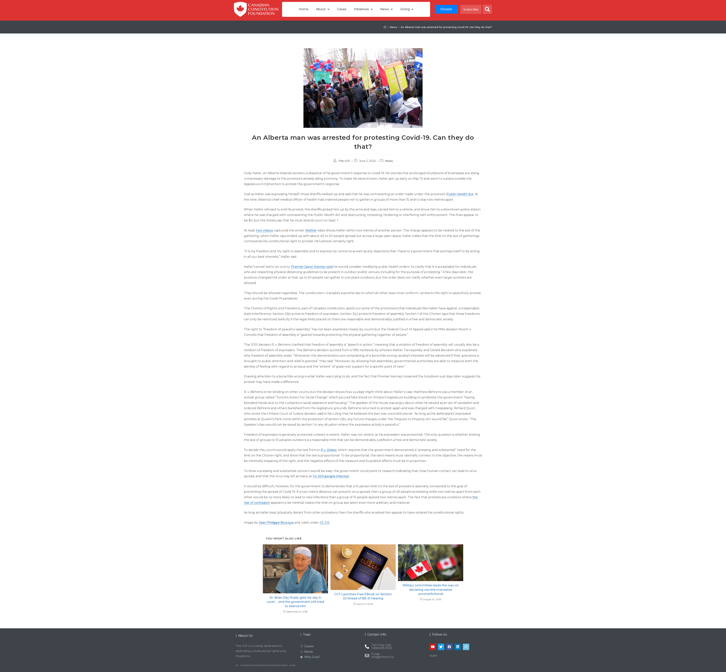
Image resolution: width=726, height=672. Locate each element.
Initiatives (361, 9)
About (321, 9)
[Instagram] (466, 647)
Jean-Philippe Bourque (276, 522)
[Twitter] (441, 647)
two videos (264, 230)
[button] (487, 9)
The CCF (344, 161)
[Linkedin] (458, 647)
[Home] (385, 27)
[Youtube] (433, 647)
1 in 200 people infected (331, 476)
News (384, 9)
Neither (310, 230)
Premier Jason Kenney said (312, 266)
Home (303, 9)
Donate (446, 9)
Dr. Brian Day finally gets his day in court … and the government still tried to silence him (295, 602)
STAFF (433, 655)
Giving (405, 9)
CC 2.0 (324, 522)
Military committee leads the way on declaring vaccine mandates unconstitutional (431, 590)
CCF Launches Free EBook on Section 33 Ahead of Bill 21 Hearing (363, 596)
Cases (341, 9)
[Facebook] (449, 647)
